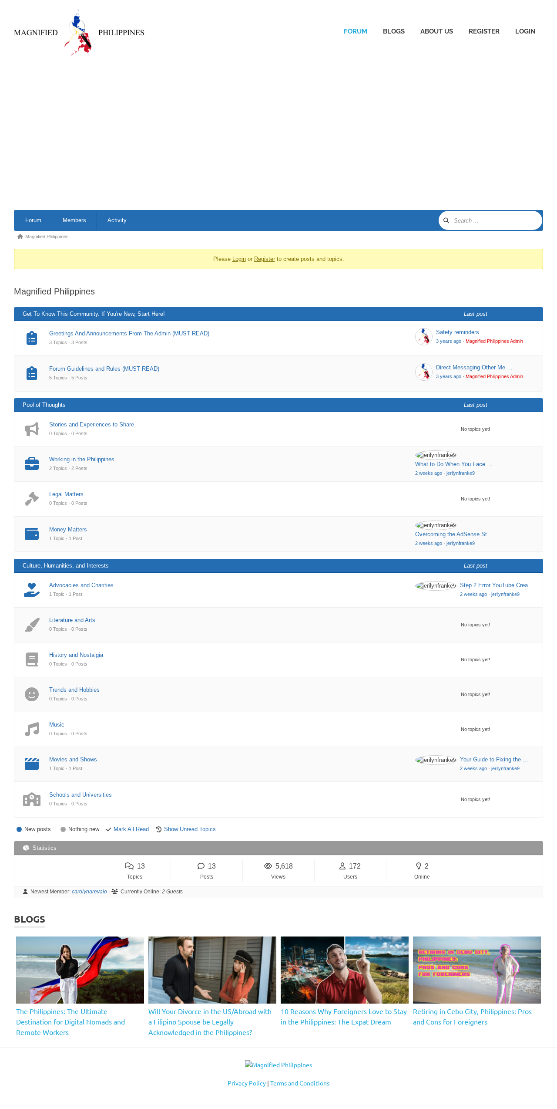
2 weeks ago (428, 473)
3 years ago (448, 341)
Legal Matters (66, 494)
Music (56, 724)
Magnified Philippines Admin (494, 341)
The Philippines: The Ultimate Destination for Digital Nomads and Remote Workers (70, 1021)
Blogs (394, 31)
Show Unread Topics (190, 829)
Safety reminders (457, 332)
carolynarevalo (89, 892)
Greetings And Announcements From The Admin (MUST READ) (129, 333)
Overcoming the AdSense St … (454, 534)
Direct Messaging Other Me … (474, 367)
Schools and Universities (80, 794)
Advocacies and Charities (81, 585)
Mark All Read (131, 829)
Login (525, 31)
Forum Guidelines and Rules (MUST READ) (104, 368)
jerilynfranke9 (460, 473)
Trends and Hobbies (74, 689)
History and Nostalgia (76, 655)
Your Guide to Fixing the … (494, 759)
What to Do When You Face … (454, 464)
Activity (117, 220)
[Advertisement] (278, 138)
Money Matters (68, 529)
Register (484, 31)
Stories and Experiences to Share (91, 424)
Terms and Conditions (299, 1083)
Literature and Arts (72, 620)
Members (74, 220)
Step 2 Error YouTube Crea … (497, 585)
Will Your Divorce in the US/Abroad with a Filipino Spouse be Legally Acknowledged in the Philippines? (210, 1021)
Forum (355, 31)
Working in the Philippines (81, 459)
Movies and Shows (73, 759)
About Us (436, 31)
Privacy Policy (247, 1083)
